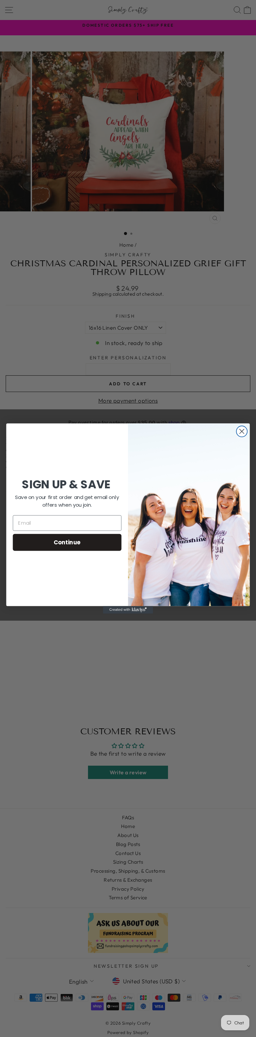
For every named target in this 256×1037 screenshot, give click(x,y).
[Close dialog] (241, 431)
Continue (67, 542)
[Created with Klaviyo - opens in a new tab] (128, 609)
